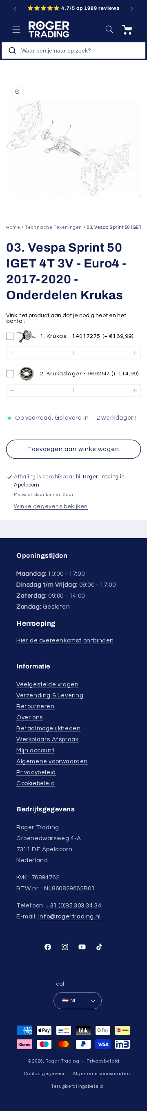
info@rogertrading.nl (69, 917)
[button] (16, 29)
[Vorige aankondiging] (15, 9)
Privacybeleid (36, 772)
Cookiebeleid (35, 783)
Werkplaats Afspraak (47, 739)
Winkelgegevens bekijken (51, 506)
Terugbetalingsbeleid (77, 1086)
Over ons (29, 717)
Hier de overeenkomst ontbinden (65, 641)
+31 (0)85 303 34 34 (73, 906)
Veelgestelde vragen (47, 685)
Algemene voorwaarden (52, 761)
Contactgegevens (45, 1074)
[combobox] (73, 50)
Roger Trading (62, 1061)
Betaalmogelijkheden (48, 728)
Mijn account (35, 750)
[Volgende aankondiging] (132, 9)
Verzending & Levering (50, 695)
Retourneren (35, 706)
